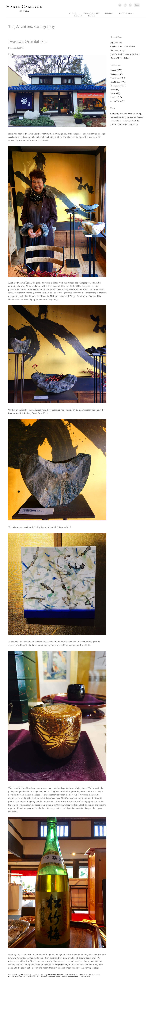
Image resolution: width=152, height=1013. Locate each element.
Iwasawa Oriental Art (27, 41)
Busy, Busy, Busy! (117, 50)
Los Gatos (43, 976)
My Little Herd (116, 42)
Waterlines (32, 289)
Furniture (60, 974)
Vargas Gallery (61, 964)
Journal (113, 70)
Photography (115, 85)
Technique (114, 74)
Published (127, 13)
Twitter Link (120, 5)
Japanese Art (94, 974)
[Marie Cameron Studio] (25, 11)
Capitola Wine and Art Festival (122, 46)
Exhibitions (25, 974)
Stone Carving (61, 976)
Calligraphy (42, 974)
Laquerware (33, 976)
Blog (92, 15)
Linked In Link (130, 5)
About (73, 13)
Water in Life (31, 285)
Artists (113, 93)
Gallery (68, 974)
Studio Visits (115, 101)
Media (78, 15)
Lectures (113, 97)
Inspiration (114, 78)
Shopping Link (137, 5)
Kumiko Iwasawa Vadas (17, 976)
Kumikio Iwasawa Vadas (19, 282)
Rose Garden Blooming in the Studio (125, 54)
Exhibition (52, 974)
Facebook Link (125, 5)
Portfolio (91, 13)
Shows (109, 13)
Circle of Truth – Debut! (120, 58)
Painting (51, 976)
